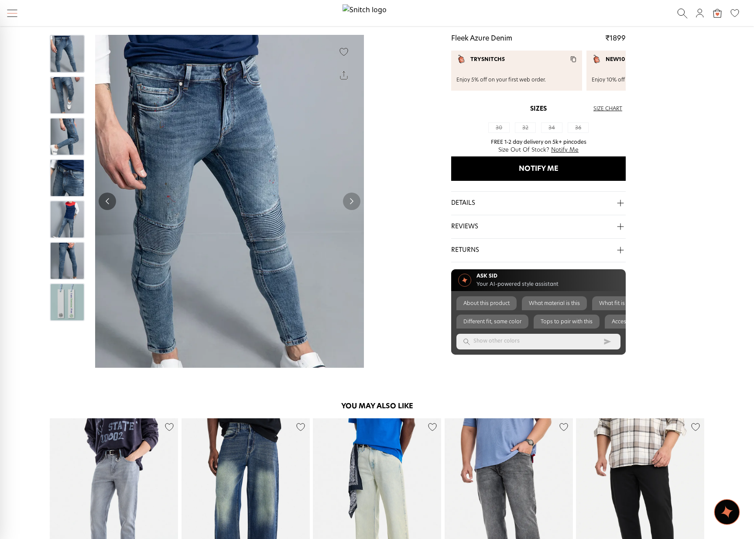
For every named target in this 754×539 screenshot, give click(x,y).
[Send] (607, 342)
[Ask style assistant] (727, 512)
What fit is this (617, 303)
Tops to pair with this (567, 321)
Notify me (539, 168)
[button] (538, 203)
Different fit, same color (492, 321)
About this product (486, 303)
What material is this (554, 303)
